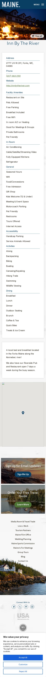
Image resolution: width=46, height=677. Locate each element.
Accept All (23, 657)
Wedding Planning (23, 539)
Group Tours (23, 552)
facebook (14, 607)
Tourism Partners (23, 530)
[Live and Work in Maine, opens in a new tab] (23, 628)
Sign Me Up (23, 474)
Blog (23, 556)
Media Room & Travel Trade (23, 521)
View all (38, 36)
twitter (20, 607)
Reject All (23, 671)
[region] (23, 655)
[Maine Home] (11, 4)
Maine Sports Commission (23, 543)
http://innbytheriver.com (18, 85)
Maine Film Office (23, 534)
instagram (32, 607)
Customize (23, 664)
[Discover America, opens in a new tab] (23, 616)
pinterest (26, 607)
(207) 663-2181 (13, 76)
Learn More (23, 504)
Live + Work (23, 526)
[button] (23, 24)
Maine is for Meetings (23, 547)
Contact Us (23, 561)
